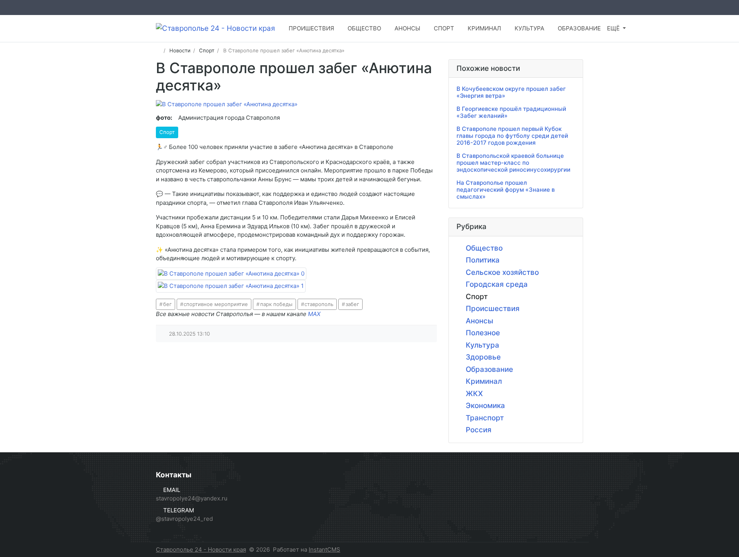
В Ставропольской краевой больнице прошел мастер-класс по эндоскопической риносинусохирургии (513, 162)
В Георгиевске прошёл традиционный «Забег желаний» (511, 112)
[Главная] (158, 50)
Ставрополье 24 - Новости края (201, 549)
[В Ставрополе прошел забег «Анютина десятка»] (231, 274)
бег (167, 304)
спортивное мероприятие (216, 304)
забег (352, 304)
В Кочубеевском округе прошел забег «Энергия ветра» (511, 92)
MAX (314, 314)
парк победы (276, 304)
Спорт (167, 132)
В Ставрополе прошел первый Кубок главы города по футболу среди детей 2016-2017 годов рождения (512, 135)
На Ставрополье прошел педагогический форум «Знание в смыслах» (505, 189)
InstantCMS (324, 549)
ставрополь (318, 304)
